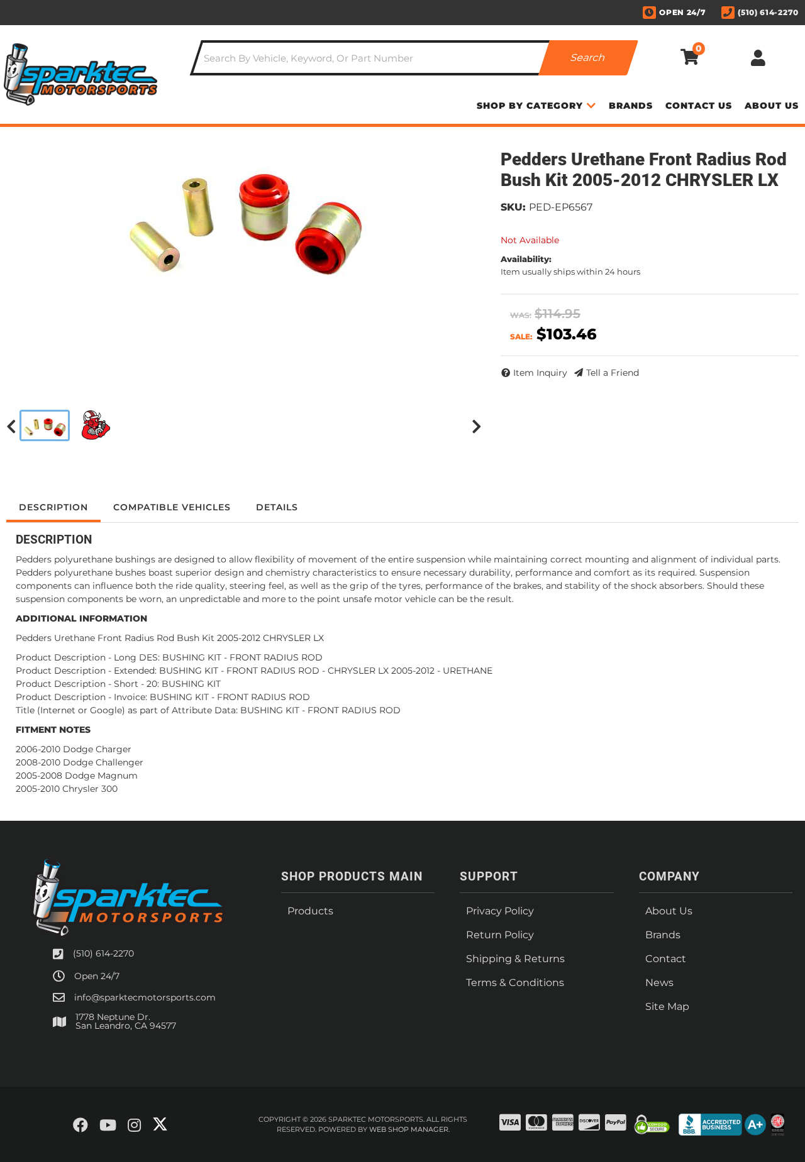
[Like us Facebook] (80, 1125)
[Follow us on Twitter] (160, 1124)
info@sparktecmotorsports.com (145, 997)
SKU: (513, 207)
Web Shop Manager (408, 1129)
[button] (414, 57)
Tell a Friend (612, 372)
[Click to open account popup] (758, 58)
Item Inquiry (540, 372)
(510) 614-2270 (103, 953)
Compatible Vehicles (172, 507)
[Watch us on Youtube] (107, 1125)
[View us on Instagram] (134, 1125)
